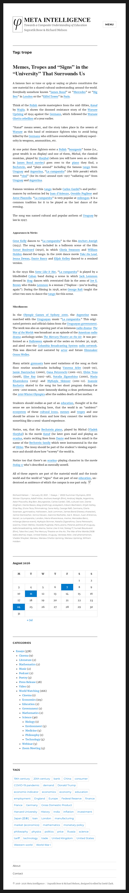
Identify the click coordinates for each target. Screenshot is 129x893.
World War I (43, 844)
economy (65, 791)
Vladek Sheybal (21, 538)
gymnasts (37, 363)
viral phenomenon (82, 534)
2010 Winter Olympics (31, 394)
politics (49, 831)
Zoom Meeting (31, 748)
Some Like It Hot (45, 271)
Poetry (23, 677)
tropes (81, 411)
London (28, 96)
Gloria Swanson (69, 249)
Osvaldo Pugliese (81, 193)
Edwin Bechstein (73, 505)
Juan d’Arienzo (59, 193)
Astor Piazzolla (22, 197)
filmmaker (90, 350)
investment (84, 811)
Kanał (16, 518)
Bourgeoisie (44, 501)
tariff (17, 838)
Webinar (27, 743)
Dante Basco (39, 258)
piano (75, 162)
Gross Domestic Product (56, 805)
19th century (22, 778)
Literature (25, 660)
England (39, 798)
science (84, 831)
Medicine (31, 730)
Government (30, 708)
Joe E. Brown (73, 515)
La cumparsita (55, 171)
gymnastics (29, 511)
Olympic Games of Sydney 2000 (45, 314)
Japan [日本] (21, 818)
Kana (93, 105)
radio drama (83, 328)
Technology (32, 739)
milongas (83, 197)
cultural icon (77, 501)
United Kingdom (62, 838)
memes (64, 411)
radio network (88, 345)
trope (29, 534)
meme (67, 518)
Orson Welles (21, 354)
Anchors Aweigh (87, 240)
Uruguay (18, 171)
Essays (54, 495)
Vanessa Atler (72, 367)
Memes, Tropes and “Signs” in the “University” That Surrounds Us (50, 70)
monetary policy (74, 825)
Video (22, 686)
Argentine (82, 314)
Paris (67, 96)
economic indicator (26, 791)
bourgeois (75, 149)
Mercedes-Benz (80, 518)
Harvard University (25, 811)
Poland (71, 525)
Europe (53, 798)
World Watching (29, 690)
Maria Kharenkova (53, 518)
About (17, 865)
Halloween (35, 341)
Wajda (21, 109)
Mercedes (80, 92)
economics (49, 791)
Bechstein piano (51, 429)
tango (86, 167)
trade (44, 838)
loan (35, 818)
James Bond (58, 92)
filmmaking (41, 508)
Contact (18, 873)
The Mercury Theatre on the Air (63, 336)
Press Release (27, 682)
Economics (29, 699)
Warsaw (17, 131)
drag (30, 280)
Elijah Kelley (62, 258)
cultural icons (49, 411)
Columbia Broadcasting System (58, 345)
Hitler (19, 447)
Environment (33, 726)
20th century (42, 778)
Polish (33, 105)
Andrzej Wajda (74, 498)
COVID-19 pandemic (26, 785)
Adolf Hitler (37, 498)
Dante (60, 438)
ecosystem (19, 411)
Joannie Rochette (57, 515)
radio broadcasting (22, 528)
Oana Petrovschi (57, 372)
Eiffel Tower (50, 96)
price (60, 831)
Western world (23, 844)
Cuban (32, 276)
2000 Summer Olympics (72, 495)
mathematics (51, 825)
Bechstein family (39, 442)
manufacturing (64, 818)
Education (28, 704)
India (56, 811)
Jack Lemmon (88, 276)
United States (40, 534)
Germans (55, 114)
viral (24, 175)
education (67, 403)
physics (36, 831)
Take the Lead (88, 254)
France (18, 805)
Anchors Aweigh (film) (55, 498)
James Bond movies (30, 162)
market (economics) (26, 825)
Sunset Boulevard (23, 249)
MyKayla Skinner (58, 381)
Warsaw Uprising (73, 538)
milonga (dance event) (24, 521)
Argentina (36, 171)
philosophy (21, 831)
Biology (30, 721)
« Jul (30, 620)
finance (90, 798)
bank (57, 778)
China (67, 778)
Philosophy (32, 735)
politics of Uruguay (85, 525)
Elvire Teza (90, 372)
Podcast (24, 673)
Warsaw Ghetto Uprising (51, 538)
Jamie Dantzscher (24, 372)
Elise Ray (29, 376)
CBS (68, 501)
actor (64, 350)
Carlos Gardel (71, 189)
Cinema (23, 655)
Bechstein (19, 167)
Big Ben (33, 501)
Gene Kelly (19, 240)
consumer (81, 778)
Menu (109, 24)
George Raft (75, 289)
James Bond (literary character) (79, 511)
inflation (68, 811)
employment (22, 798)
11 (31, 593)
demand (48, 785)
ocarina (17, 438)
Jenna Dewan (21, 258)
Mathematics (27, 664)
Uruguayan (44, 319)
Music (22, 668)
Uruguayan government (82, 323)
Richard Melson (21, 495)
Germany (32, 805)
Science (27, 717)
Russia (71, 831)
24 (18, 606)
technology (30, 838)
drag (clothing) (44, 505)
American (84, 332)
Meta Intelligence (57, 19)
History (45, 811)
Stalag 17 (18, 464)
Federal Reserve (72, 798)
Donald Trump (67, 785)
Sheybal (44, 158)
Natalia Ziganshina (65, 376)
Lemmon (42, 285)
